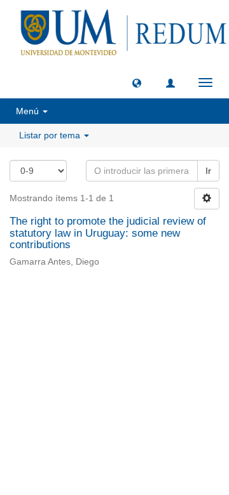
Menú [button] (28, 111)
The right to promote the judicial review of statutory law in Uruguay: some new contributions (108, 233)
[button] (136, 82)
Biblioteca (182, 308)
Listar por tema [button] (51, 135)
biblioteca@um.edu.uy (117, 338)
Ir (208, 171)
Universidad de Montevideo (88, 308)
